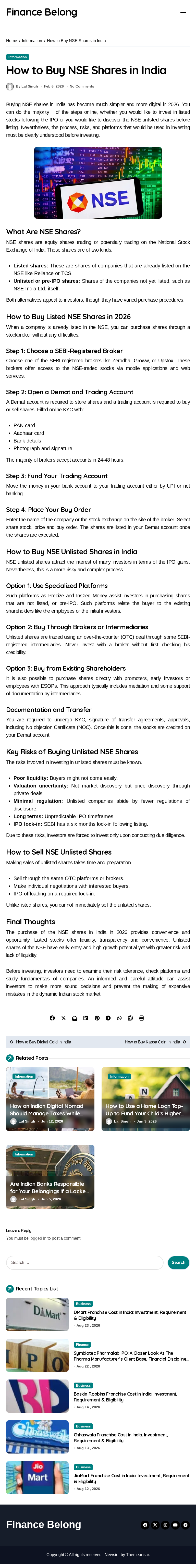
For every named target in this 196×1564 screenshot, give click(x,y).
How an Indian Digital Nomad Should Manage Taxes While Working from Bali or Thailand (48, 1113)
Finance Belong (41, 11)
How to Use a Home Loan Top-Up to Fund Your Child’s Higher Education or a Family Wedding (144, 1113)
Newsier (112, 1555)
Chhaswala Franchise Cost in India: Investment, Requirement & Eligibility (121, 1438)
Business (83, 1304)
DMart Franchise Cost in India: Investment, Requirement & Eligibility (130, 1315)
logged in (38, 1238)
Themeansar (137, 1555)
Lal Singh (27, 1121)
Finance (82, 1345)
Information (17, 57)
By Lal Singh (27, 86)
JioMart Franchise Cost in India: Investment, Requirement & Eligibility (131, 1478)
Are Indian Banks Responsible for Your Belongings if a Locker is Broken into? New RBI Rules (49, 1191)
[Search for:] (85, 1263)
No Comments (82, 86)
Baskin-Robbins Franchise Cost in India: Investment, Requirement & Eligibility (125, 1397)
